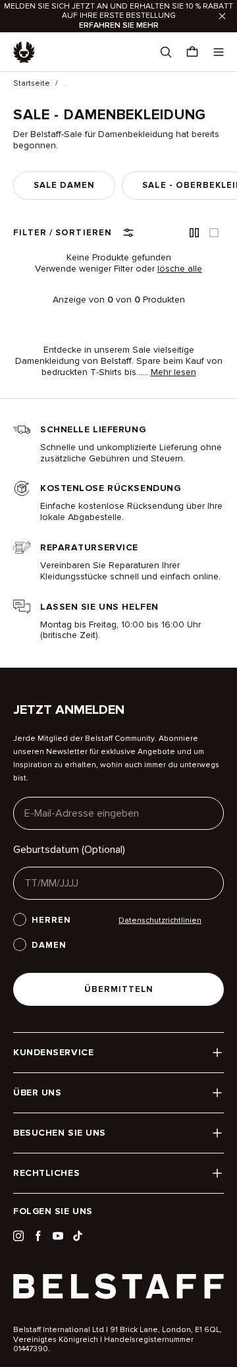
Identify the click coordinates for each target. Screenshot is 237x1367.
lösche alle (179, 268)
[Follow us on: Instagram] (18, 1236)
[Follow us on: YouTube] (58, 1236)
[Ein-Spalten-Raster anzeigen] (214, 232)
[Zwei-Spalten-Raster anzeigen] (194, 232)
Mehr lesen (173, 372)
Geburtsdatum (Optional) (69, 849)
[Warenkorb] (192, 52)
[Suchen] (166, 52)
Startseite (31, 83)
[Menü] (218, 52)
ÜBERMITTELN (118, 989)
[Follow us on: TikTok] (78, 1236)
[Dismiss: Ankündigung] (222, 16)
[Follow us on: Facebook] (38, 1236)
